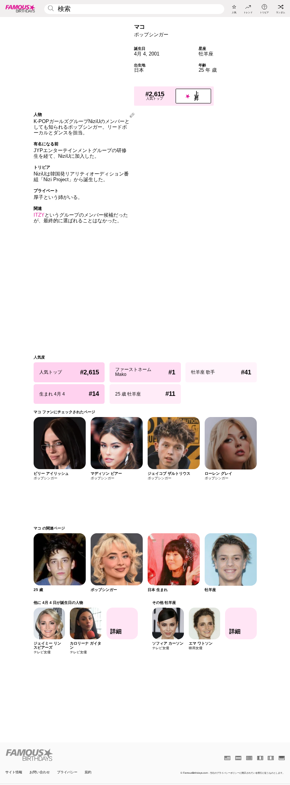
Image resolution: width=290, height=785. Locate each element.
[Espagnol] (238, 758)
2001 (154, 54)
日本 (139, 70)
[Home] (74, 754)
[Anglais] (227, 758)
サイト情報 (13, 772)
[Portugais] (249, 758)
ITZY (39, 215)
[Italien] (271, 758)
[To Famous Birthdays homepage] (20, 8)
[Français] (260, 758)
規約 (88, 772)
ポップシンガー (151, 34)
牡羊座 (206, 54)
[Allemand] (282, 758)
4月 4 (140, 54)
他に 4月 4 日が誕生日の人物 (58, 602)
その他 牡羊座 (164, 602)
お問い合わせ (39, 772)
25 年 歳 (208, 70)
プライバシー (67, 772)
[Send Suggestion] (132, 115)
